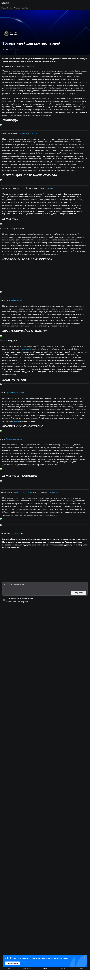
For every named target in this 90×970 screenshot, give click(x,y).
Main (3, 8)
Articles (17, 8)
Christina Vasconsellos (27, 133)
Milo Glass (53, 492)
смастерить (26, 349)
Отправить (78, 593)
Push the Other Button (22, 492)
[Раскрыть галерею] (45, 127)
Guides (25, 8)
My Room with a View (15, 392)
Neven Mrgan (16, 300)
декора (17, 421)
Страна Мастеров (14, 439)
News (9, 8)
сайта (17, 533)
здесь (51, 188)
